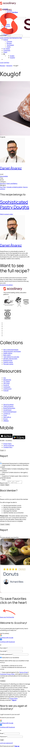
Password (3, 737)
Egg (1, 187)
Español (12, 58)
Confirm (7, 524)
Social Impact (7, 410)
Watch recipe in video (6, 214)
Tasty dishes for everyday (11, 357)
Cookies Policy (7, 447)
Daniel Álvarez (11, 168)
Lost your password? (6, 743)
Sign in (14, 700)
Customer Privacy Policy (7, 674)
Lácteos (2, 189)
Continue (3, 681)
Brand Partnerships (9, 408)
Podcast (5, 390)
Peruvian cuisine (8, 364)
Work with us (7, 417)
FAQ (4, 378)
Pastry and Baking (11, 183)
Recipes (2, 66)
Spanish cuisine (8, 362)
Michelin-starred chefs (10, 359)
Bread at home (7, 360)
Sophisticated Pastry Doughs (14, 204)
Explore (5, 40)
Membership (7, 380)
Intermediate (4, 176)
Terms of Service (8, 445)
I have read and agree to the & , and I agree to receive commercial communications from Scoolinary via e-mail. (14, 675)
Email (2, 733)
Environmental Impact (9, 412)
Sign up (16, 746)
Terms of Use (23, 672)
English (12, 56)
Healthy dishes (7, 353)
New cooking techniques (10, 350)
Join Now (6, 38)
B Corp (5, 419)
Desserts (9, 66)
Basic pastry (7, 355)
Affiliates (6, 421)
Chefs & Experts (8, 406)
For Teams (6, 49)
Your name (3, 648)
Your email (3, 651)
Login (2, 740)
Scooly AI (6, 385)
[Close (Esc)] (0, 496)
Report (7, 485)
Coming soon (7, 389)
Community (6, 50)
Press (5, 415)
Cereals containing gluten (14, 187)
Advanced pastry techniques (12, 351)
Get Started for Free (15, 38)
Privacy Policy (7, 444)
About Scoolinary (8, 404)
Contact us (6, 413)
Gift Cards (6, 383)
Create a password (6, 654)
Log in (2, 38)
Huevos (25, 187)
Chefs (5, 52)
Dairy (4, 187)
